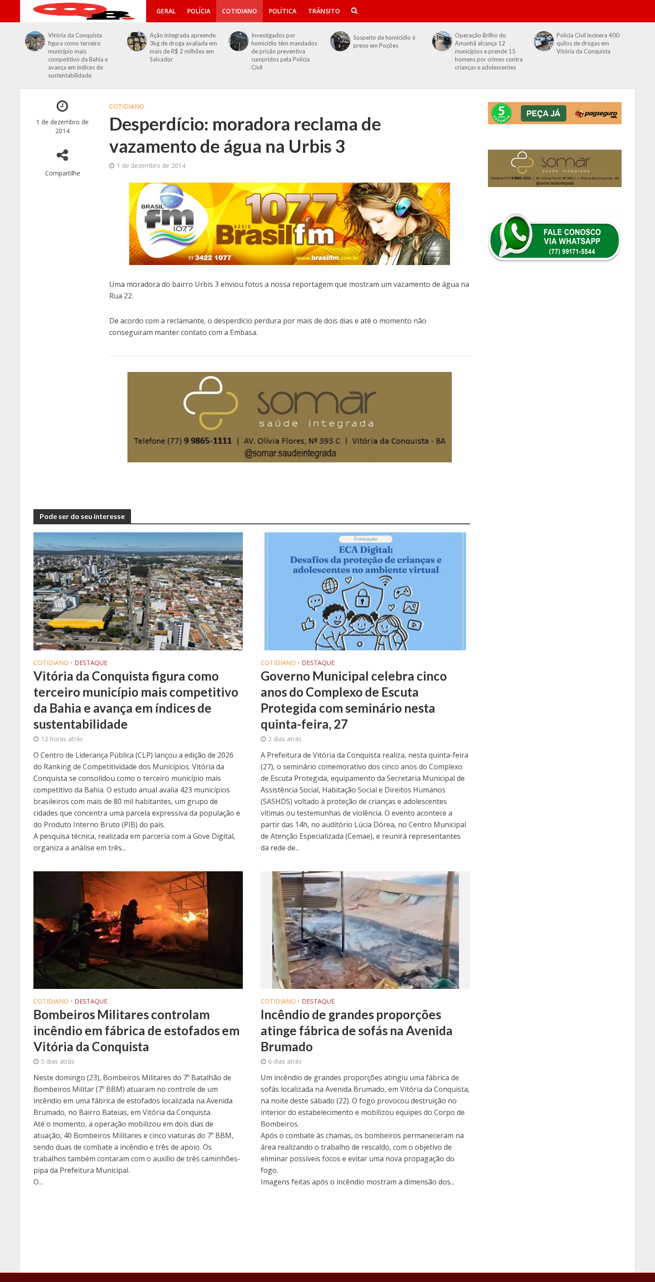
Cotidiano (239, 11)
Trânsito (324, 11)
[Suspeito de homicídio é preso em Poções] (340, 41)
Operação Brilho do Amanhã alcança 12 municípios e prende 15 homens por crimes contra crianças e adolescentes (489, 51)
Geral (166, 11)
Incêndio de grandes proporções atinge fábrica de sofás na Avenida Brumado (357, 1030)
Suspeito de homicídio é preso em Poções (384, 41)
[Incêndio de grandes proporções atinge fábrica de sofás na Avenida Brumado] (365, 929)
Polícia (198, 11)
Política (282, 11)
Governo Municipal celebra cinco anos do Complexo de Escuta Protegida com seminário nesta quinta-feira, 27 (354, 699)
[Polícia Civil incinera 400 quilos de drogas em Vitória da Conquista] (544, 41)
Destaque (90, 663)
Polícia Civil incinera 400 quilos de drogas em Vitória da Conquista (588, 43)
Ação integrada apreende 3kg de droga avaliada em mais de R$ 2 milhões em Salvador (183, 47)
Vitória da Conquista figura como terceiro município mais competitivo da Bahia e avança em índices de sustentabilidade (78, 55)
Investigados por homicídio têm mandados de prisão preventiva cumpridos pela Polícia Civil (284, 51)
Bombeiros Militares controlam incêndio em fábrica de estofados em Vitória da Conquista (136, 1030)
